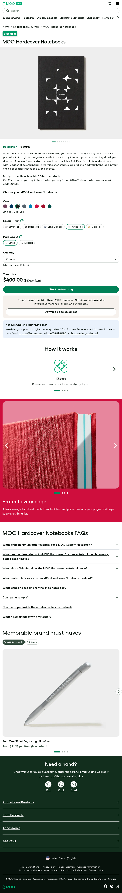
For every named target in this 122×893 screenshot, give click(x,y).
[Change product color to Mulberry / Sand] (5, 206)
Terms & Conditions (29, 867)
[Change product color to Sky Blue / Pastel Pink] (30, 206)
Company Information (88, 867)
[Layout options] (21, 237)
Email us (85, 771)
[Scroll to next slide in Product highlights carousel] (115, 445)
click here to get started (84, 333)
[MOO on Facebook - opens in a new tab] (105, 887)
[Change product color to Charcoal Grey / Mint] (24, 206)
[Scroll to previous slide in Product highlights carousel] (6, 445)
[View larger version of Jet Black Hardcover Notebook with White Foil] (61, 93)
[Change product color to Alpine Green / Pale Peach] (49, 206)
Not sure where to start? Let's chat (26, 324)
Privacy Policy (48, 867)
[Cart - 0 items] (110, 3)
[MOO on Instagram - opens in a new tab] (112, 887)
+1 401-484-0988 (56, 333)
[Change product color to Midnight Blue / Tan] (11, 206)
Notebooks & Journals (26, 26)
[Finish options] (22, 221)
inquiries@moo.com (30, 333)
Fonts (61, 867)
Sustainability (96, 870)
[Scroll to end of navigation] (118, 18)
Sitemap (70, 867)
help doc (83, 303)
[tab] (10, 147)
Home (6, 26)
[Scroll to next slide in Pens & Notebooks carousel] (118, 691)
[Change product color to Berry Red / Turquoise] (37, 206)
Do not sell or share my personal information (41, 870)
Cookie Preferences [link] (77, 870)
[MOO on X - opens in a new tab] (117, 887)
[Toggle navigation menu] (117, 3)
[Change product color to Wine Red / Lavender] (43, 206)
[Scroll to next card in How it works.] (114, 369)
